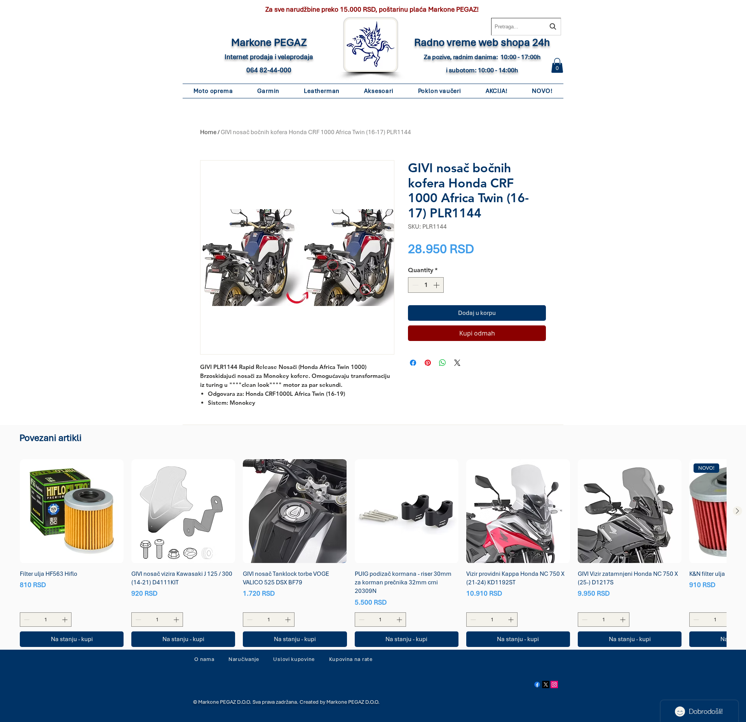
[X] (545, 684)
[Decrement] (414, 285)
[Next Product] (737, 511)
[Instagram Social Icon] (554, 684)
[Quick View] (72, 511)
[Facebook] (537, 684)
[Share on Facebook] (413, 362)
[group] (373, 553)
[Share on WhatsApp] (442, 362)
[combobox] (526, 26)
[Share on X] (457, 362)
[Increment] (437, 285)
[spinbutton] (426, 285)
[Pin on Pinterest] (427, 362)
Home (208, 132)
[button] (557, 65)
